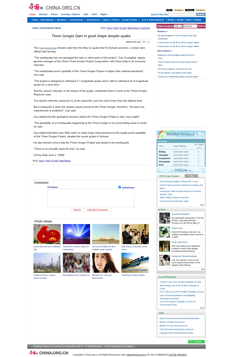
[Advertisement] (91, 172)
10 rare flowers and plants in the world (174, 73)
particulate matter (181, 152)
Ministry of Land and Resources (173, 326)
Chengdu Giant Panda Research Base (176, 333)
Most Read (133, 28)
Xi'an (161, 165)
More (202, 205)
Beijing (162, 152)
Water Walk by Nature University (174, 197)
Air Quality (162, 141)
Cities (161, 146)
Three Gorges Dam (47, 48)
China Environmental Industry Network (176, 329)
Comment (145, 28)
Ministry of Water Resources (172, 322)
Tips (191, 176)
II (198, 152)
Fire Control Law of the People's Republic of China (182, 292)
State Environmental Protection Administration (179, 318)
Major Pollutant (179, 146)
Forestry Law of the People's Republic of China (180, 282)
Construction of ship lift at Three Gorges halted (178, 42)
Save (109, 28)
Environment (47, 28)
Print (116, 28)
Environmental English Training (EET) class (179, 181)
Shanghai (163, 155)
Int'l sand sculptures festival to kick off (174, 69)
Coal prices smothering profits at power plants (178, 76)
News (58, 28)
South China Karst (180, 242)
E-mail (123, 28)
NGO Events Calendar (169, 176)
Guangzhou (164, 158)
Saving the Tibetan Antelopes (184, 256)
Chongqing (164, 161)
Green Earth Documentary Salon (174, 201)
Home (35, 28)
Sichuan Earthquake (180, 214)
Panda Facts (177, 228)
